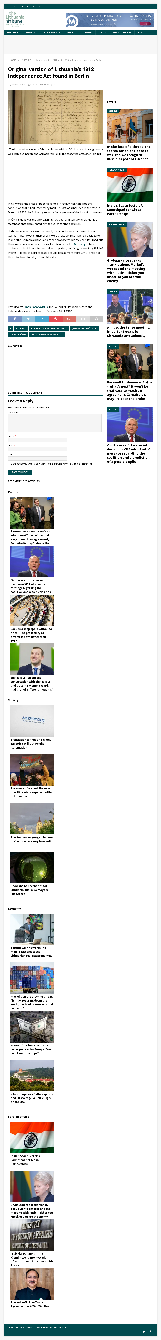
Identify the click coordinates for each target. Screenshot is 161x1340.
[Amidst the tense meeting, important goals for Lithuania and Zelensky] (130, 306)
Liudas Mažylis (18, 334)
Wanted (36, 7)
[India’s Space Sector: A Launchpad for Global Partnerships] (130, 185)
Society (13, 700)
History (88, 32)
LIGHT (102, 32)
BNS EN (33, 84)
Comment (13, 412)
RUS (140, 32)
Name (11, 436)
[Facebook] (150, 1331)
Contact (24, 7)
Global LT (72, 32)
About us (10, 7)
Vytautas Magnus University (47, 334)
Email (11, 445)
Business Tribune (122, 32)
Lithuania (12, 32)
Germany (80, 244)
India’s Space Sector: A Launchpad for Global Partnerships (125, 209)
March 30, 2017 (19, 84)
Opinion (30, 32)
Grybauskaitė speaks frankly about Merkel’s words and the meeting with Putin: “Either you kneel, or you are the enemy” (126, 270)
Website (12, 454)
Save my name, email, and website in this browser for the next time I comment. (51, 463)
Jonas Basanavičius (35, 307)
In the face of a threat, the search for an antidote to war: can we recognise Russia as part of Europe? (129, 153)
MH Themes (63, 1327)
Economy (14, 908)
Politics (13, 492)
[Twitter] (144, 1331)
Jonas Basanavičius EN (84, 328)
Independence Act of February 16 (49, 328)
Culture (45, 84)
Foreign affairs (50, 32)
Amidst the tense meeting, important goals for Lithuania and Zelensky (129, 331)
